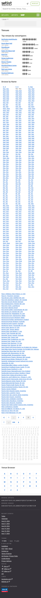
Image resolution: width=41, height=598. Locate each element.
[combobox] (20, 8)
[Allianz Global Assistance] (4, 590)
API (2, 574)
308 (13, 422)
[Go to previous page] (3, 417)
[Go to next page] (18, 422)
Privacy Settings (6, 561)
